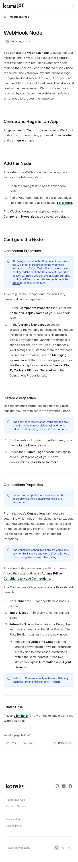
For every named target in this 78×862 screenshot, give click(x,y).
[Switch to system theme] (56, 847)
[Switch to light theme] (63, 847)
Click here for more (44, 462)
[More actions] (73, 5)
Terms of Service (16, 806)
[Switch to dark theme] (69, 847)
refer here (64, 203)
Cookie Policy (14, 825)
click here (21, 715)
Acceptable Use (15, 799)
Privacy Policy (14, 819)
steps (16, 282)
